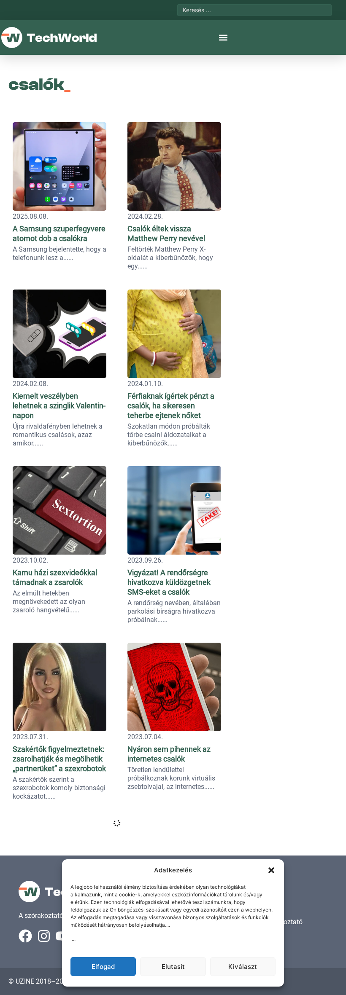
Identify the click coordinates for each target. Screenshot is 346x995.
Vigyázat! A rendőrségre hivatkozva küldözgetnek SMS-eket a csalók (169, 582)
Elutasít (173, 967)
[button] (271, 870)
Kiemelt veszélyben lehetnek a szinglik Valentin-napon (59, 406)
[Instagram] (44, 936)
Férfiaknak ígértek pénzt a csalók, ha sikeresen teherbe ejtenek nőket (170, 406)
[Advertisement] (286, 170)
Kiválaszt (242, 967)
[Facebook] (25, 936)
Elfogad (103, 967)
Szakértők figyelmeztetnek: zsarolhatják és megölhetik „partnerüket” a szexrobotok (59, 759)
